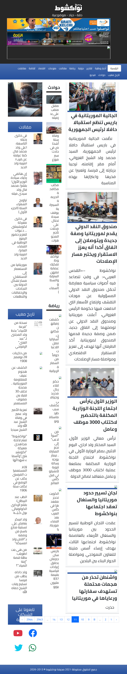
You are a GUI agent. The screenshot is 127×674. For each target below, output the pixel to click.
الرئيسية (114, 68)
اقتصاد (41, 68)
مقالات (63, 68)
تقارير (89, 68)
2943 (40, 619)
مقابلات (22, 68)
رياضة (72, 68)
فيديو (93, 74)
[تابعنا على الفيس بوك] (33, 633)
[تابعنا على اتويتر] (18, 648)
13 (61, 619)
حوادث (101, 74)
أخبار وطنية (100, 68)
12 (68, 619)
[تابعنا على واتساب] (32, 648)
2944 (30, 619)
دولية (81, 68)
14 (53, 619)
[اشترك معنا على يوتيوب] (18, 633)
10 (82, 619)
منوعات (52, 68)
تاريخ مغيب (114, 74)
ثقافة (32, 68)
